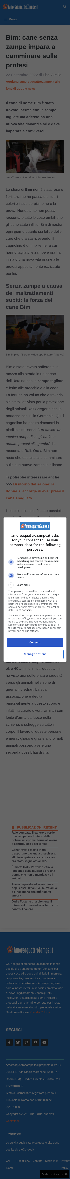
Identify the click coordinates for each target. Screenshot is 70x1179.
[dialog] (35, 589)
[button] (35, 585)
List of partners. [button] (23, 610)
